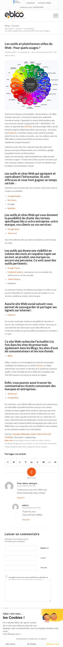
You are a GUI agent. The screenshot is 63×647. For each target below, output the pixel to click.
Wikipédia (25, 434)
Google (15, 443)
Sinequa (39, 365)
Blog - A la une (12, 25)
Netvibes (11, 208)
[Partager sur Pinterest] (25, 462)
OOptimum (30, 3)
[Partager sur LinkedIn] (31, 462)
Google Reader (14, 196)
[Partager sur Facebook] (8, 462)
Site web (44, 567)
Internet (22, 443)
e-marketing (28, 29)
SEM (45, 443)
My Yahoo (12, 200)
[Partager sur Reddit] (49, 462)
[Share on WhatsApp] (20, 462)
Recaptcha (45, 548)
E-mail (43, 558)
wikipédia (31, 447)
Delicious (11, 315)
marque (29, 443)
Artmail (16, 440)
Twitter (7, 447)
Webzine (14, 447)
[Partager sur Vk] (43, 462)
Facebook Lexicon (15, 272)
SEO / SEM (48, 52)
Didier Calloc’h (36, 434)
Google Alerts (13, 229)
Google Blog (13, 397)
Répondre (21, 498)
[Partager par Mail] (55, 462)
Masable (16, 434)
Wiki (20, 447)
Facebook (12, 133)
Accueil (19, 29)
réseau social (38, 443)
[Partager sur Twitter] (14, 462)
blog (21, 440)
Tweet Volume (14, 279)
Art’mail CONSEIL (44, 3)
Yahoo (37, 447)
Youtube (44, 447)
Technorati (12, 233)
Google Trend (13, 268)
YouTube (28, 126)
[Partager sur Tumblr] (37, 462)
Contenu (27, 440)
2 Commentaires (23, 52)
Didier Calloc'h (10, 55)
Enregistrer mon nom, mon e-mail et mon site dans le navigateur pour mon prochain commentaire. (28, 578)
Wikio (10, 356)
